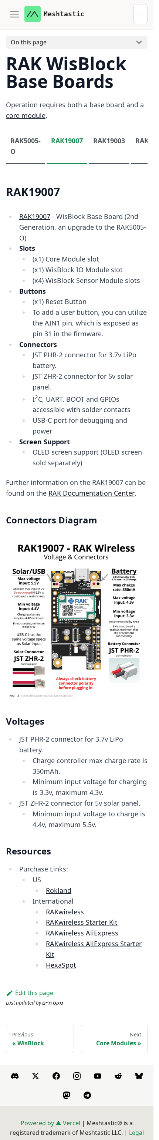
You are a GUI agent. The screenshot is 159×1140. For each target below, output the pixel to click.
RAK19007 (34, 216)
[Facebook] (56, 1076)
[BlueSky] (139, 1076)
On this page (29, 42)
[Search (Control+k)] (140, 14)
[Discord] (15, 1076)
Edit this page (34, 993)
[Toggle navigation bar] (14, 14)
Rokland (58, 890)
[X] (35, 1076)
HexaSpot (61, 965)
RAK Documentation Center (91, 493)
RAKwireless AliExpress (82, 932)
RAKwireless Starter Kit (82, 922)
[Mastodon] (66, 1095)
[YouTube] (97, 1076)
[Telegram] (87, 1095)
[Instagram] (77, 1076)
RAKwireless (65, 911)
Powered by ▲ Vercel (50, 1123)
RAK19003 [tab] (109, 140)
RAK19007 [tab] (67, 140)
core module (25, 115)
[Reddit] (118, 1076)
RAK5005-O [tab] (25, 146)
